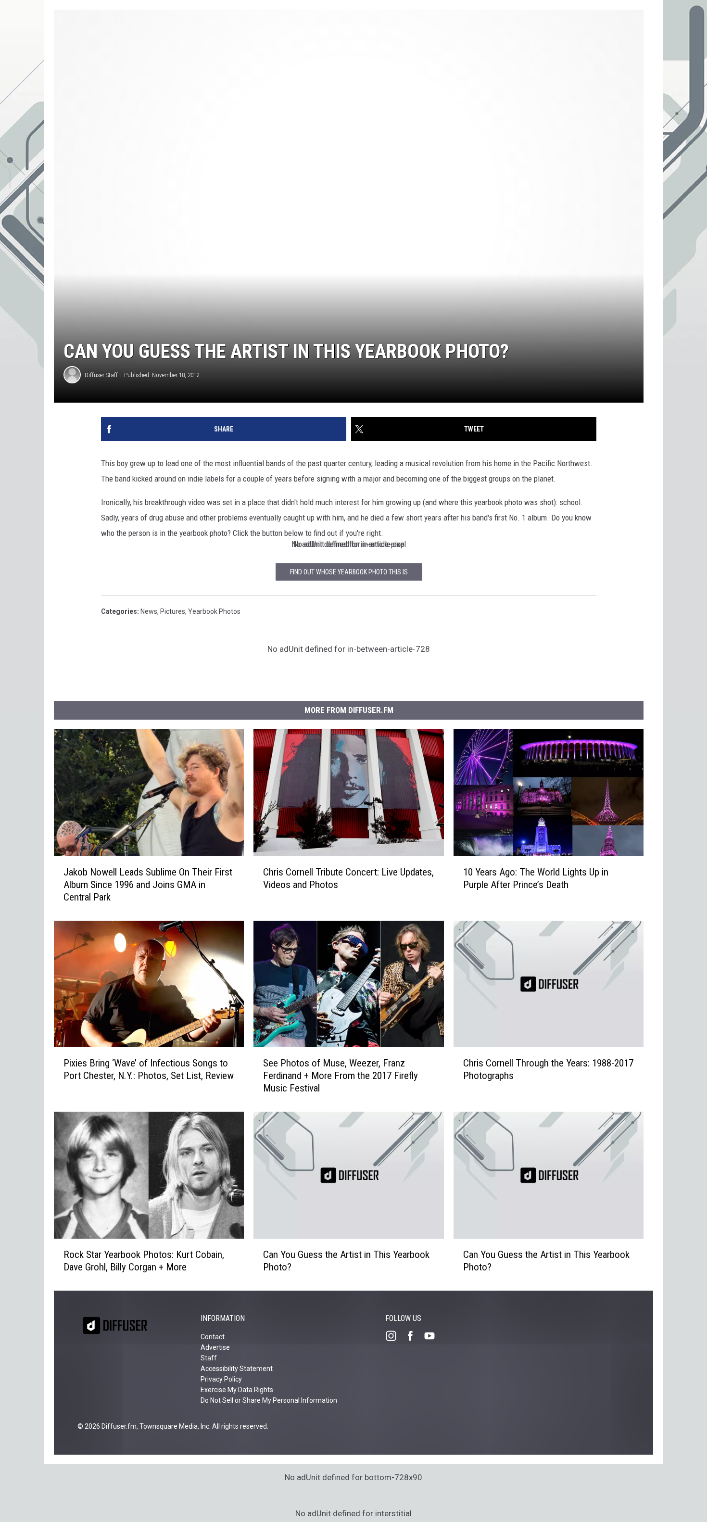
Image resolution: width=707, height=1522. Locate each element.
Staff (209, 1358)
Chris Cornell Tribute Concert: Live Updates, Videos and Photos (348, 878)
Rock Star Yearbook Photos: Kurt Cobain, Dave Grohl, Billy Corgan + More (143, 1261)
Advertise (215, 1347)
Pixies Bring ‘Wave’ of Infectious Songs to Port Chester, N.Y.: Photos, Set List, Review (148, 1069)
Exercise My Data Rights (237, 1390)
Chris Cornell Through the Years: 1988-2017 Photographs (548, 1069)
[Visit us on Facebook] (414, 1336)
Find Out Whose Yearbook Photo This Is (349, 572)
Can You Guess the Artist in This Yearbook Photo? (346, 1261)
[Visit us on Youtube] (433, 1336)
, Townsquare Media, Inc (173, 1426)
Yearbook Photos (214, 611)
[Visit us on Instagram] (394, 1336)
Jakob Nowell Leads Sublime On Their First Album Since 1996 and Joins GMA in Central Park (147, 884)
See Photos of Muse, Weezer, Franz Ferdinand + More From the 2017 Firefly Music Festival (340, 1075)
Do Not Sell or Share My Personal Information (269, 1400)
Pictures (172, 611)
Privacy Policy (221, 1379)
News (148, 611)
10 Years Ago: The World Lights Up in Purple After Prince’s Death (535, 878)
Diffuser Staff (101, 375)
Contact (213, 1337)
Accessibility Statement (237, 1368)
